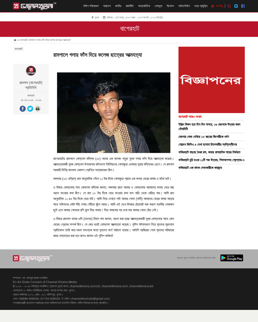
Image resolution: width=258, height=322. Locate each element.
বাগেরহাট (129, 28)
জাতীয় (118, 6)
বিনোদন (170, 6)
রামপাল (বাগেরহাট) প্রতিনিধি (30, 85)
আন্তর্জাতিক (144, 6)
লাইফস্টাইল (184, 6)
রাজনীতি (130, 6)
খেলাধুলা (158, 6)
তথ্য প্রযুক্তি (201, 6)
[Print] (38, 109)
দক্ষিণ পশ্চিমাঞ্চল (91, 6)
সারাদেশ (107, 6)
